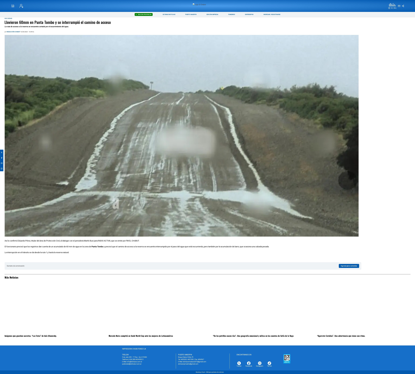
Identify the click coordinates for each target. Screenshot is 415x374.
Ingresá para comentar (349, 266)
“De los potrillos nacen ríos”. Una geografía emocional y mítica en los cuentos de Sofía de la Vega (253, 335)
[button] (392, 6)
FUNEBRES (231, 14)
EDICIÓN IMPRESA (212, 14)
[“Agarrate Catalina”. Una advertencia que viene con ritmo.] (363, 308)
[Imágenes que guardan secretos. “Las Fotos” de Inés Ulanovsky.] (51, 308)
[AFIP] (286, 358)
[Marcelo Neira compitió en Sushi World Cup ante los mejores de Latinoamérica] (155, 308)
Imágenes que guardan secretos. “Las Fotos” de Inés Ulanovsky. (31, 335)
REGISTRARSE (275, 14)
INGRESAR (266, 14)
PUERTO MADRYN (190, 14)
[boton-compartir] (403, 6)
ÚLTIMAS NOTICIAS (169, 14)
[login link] (21, 6)
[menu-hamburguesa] (12, 6)
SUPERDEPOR (249, 14)
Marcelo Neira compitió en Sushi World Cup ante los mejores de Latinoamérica (141, 335)
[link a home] (207, 6)
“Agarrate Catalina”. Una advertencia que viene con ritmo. (341, 335)
